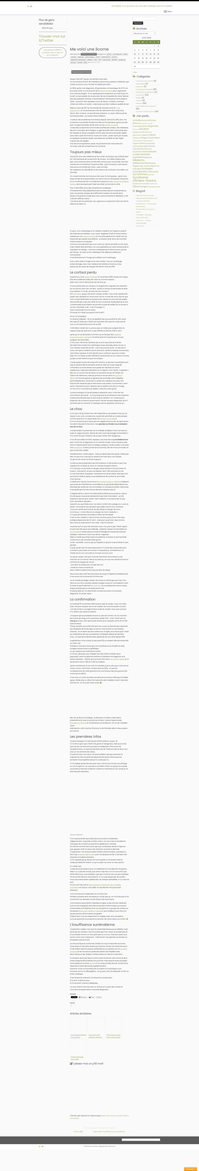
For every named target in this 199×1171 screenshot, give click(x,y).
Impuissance (139, 149)
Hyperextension (148, 141)
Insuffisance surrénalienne (88, 54)
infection (93, 963)
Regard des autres (141, 166)
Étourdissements (153, 187)
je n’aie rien (96, 585)
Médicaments (140, 163)
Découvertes (140, 84)
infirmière (77, 294)
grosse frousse (111, 125)
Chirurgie (149, 123)
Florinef (98, 57)
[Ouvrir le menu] (165, 11)
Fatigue (144, 137)
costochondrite (89, 236)
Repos (153, 166)
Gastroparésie (138, 141)
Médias (138, 98)
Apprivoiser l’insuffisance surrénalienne (110, 1131)
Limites (144, 151)
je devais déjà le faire (86, 854)
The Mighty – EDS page (144, 215)
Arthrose (151, 120)
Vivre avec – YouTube (143, 220)
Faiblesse (136, 138)
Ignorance (149, 146)
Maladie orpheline (141, 156)
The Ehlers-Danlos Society (145, 195)
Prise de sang (106, 59)
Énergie (143, 186)
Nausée (152, 163)
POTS (99, 59)
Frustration (154, 137)
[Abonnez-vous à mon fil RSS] (29, 6)
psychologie (75, 532)
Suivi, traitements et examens (146, 106)
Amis (144, 120)
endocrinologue (91, 277)
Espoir (152, 134)
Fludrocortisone (105, 57)
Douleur (144, 129)
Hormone (114, 57)
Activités (137, 120)
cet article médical (117, 659)
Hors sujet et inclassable (144, 89)
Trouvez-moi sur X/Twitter (52, 38)
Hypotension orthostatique (78, 59)
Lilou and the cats (142, 218)
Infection (148, 149)
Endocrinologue (89, 57)
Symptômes (122, 59)
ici (84, 204)
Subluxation (153, 171)
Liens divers (140, 226)
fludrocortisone (106, 91)
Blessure (137, 123)
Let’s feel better (141, 223)
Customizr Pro (111, 1146)
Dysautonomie (139, 132)
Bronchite (143, 123)
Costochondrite (140, 126)
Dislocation (136, 129)
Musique (139, 101)
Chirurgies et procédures (144, 81)
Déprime (145, 135)
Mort (95, 59)
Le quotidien (140, 95)
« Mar (135, 72)
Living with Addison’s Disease (90, 911)
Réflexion (139, 103)
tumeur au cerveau (108, 419)
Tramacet (153, 184)
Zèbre (85, 62)
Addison (109, 54)
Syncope (73, 62)
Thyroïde (79, 62)
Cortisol (125, 54)
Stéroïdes (114, 59)
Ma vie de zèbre (93, 1146)
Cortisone (73, 57)
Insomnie (137, 151)
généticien (78, 447)
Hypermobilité (139, 143)
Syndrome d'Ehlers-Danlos (145, 112)
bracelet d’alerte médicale (110, 481)
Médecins (90, 59)
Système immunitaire (141, 184)
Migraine (148, 157)
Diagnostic (81, 57)
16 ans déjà (77, 1131)
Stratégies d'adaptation (143, 170)
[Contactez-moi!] (31, 6)
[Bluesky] (34, 6)
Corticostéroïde (117, 54)
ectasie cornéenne (78, 723)
